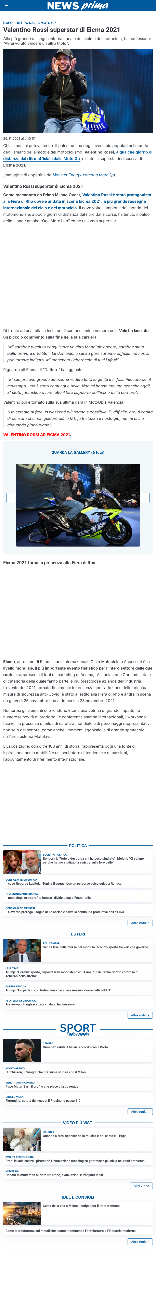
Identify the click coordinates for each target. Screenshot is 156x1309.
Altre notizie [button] (140, 923)
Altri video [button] (141, 1186)
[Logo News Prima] (78, 6)
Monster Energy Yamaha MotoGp (83, 174)
